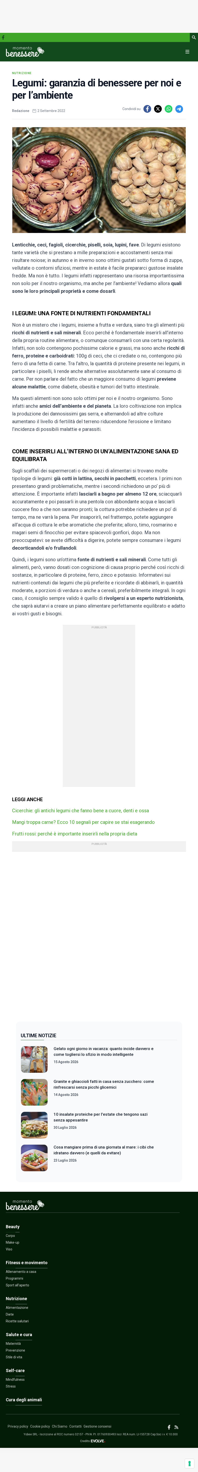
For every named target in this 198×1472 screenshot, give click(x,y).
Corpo (10, 1236)
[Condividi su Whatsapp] (168, 109)
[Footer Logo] (93, 1206)
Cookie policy (40, 1426)
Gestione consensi (97, 1426)
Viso (9, 1249)
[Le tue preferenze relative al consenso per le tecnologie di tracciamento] (189, 1463)
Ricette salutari (17, 1321)
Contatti (75, 1426)
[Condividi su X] (158, 109)
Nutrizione (22, 73)
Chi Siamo (59, 1426)
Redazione (20, 111)
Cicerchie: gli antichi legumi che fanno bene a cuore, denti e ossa (80, 810)
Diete (10, 1314)
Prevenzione (15, 1350)
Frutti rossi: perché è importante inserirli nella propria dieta (74, 834)
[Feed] (176, 1427)
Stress (11, 1386)
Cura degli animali (24, 1399)
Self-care (15, 1370)
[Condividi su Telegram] (179, 109)
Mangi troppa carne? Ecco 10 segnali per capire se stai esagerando (83, 822)
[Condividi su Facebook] (147, 109)
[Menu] (187, 51)
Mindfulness (15, 1379)
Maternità (13, 1344)
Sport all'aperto (17, 1285)
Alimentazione (17, 1308)
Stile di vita (14, 1357)
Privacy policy (18, 1426)
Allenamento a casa (21, 1272)
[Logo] (25, 51)
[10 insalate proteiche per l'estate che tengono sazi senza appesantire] (34, 1125)
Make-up (12, 1242)
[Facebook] (3, 37)
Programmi (14, 1278)
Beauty (13, 1226)
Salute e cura (19, 1334)
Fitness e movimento (27, 1262)
